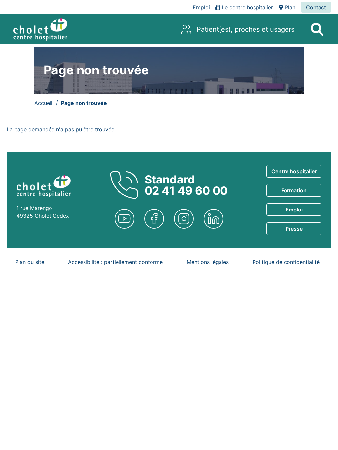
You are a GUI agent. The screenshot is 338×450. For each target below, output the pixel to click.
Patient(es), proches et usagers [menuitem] (245, 29)
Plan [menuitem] (290, 7)
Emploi (294, 209)
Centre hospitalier (294, 171)
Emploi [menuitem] (201, 7)
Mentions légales (208, 262)
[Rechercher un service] (316, 29)
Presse (294, 228)
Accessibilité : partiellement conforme (115, 262)
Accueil (43, 103)
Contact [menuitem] (316, 7)
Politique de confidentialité (286, 262)
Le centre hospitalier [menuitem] (247, 7)
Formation (294, 190)
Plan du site (29, 262)
